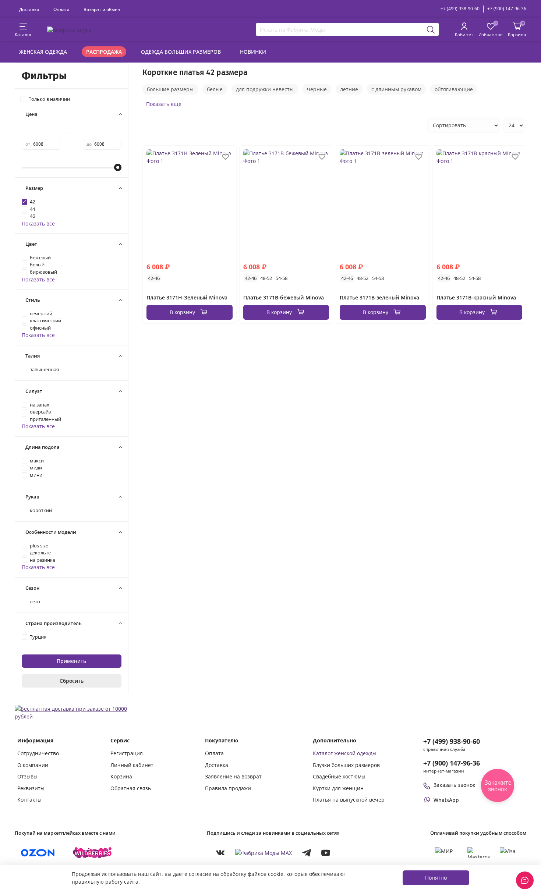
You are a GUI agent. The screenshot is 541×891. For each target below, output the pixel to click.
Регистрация (126, 753)
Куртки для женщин (338, 788)
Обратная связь (130, 788)
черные (317, 89)
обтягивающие (454, 89)
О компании (32, 765)
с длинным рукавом (396, 89)
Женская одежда (43, 51)
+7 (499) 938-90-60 (460, 9)
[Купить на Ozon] (38, 852)
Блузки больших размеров (346, 765)
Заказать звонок (454, 784)
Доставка (29, 9)
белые (215, 89)
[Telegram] (306, 852)
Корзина (121, 776)
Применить (71, 660)
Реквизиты (31, 788)
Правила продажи (228, 788)
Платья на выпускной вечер (349, 799)
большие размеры (170, 89)
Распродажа (104, 51)
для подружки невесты (265, 89)
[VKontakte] (220, 852)
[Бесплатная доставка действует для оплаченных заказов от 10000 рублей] (71, 712)
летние (349, 89)
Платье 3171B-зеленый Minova (379, 297)
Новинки (253, 51)
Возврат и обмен (102, 9)
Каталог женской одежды (344, 753)
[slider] (117, 167)
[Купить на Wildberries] (92, 852)
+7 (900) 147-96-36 (506, 9)
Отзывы (27, 776)
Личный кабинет (131, 765)
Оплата (61, 9)
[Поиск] (430, 29)
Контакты (29, 799)
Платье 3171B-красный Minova (476, 297)
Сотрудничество (38, 753)
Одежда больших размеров (181, 51)
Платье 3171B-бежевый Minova (283, 297)
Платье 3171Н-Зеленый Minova (186, 297)
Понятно (436, 877)
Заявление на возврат (233, 776)
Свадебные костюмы (339, 776)
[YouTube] (325, 852)
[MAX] (263, 852)
